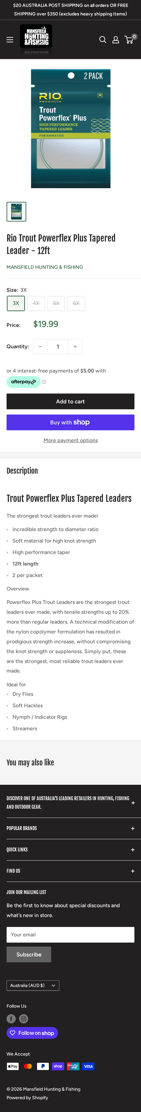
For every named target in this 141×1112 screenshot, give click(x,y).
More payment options (71, 440)
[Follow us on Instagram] (23, 1018)
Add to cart (70, 401)
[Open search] (103, 39)
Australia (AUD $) (27, 985)
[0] (129, 40)
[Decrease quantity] (40, 346)
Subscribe (28, 954)
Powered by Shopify (27, 1098)
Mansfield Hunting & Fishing (45, 267)
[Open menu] (10, 39)
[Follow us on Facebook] (11, 1018)
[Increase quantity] (75, 346)
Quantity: (18, 346)
